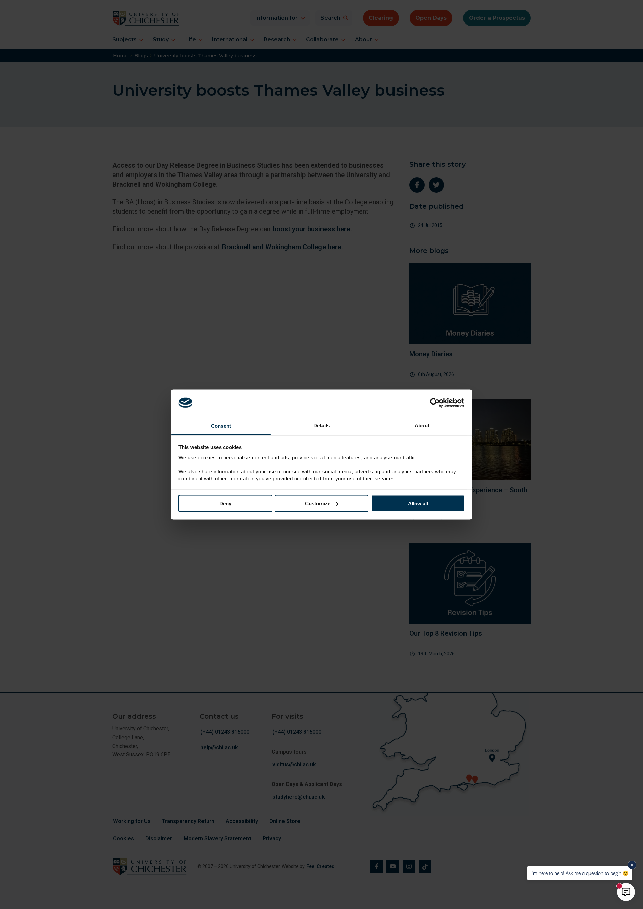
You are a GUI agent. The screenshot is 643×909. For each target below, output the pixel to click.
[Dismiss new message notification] (632, 865)
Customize (317, 503)
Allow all (418, 503)
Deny (225, 503)
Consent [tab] (221, 426)
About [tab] (422, 425)
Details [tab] (321, 425)
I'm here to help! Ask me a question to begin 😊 (579, 873)
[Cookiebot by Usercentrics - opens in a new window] (435, 402)
